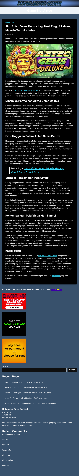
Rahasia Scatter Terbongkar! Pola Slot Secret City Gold (26, 387)
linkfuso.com (7, 412)
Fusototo (16, 423)
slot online (6, 455)
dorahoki (5, 465)
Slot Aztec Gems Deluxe (47, 256)
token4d (5, 445)
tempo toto (6, 450)
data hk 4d (6, 415)
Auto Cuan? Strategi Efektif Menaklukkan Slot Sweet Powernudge (30, 403)
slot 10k (5, 440)
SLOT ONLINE (9, 23)
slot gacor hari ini (9, 460)
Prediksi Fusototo (9, 417)
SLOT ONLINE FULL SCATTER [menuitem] (26, 91)
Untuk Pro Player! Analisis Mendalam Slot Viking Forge (26, 398)
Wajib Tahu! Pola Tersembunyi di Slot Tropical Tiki (24, 382)
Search (5, 366)
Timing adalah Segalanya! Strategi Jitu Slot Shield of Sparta (28, 393)
